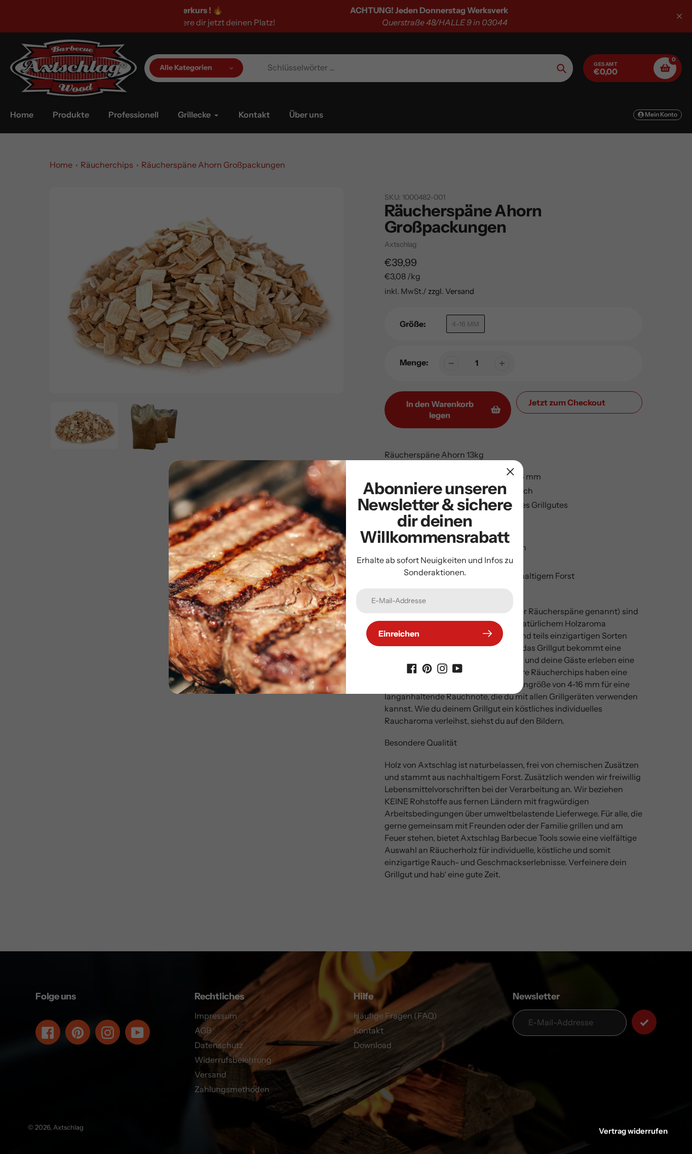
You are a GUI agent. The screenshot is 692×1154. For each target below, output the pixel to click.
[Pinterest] (427, 667)
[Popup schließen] (510, 471)
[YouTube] (457, 667)
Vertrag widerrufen (633, 1131)
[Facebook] (412, 667)
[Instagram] (442, 667)
